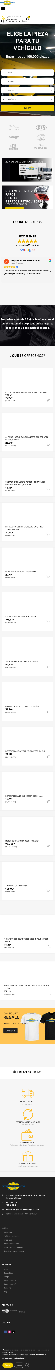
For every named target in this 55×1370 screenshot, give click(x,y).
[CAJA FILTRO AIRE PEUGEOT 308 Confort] (27, 695)
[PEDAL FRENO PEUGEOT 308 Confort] (27, 560)
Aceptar (7, 1365)
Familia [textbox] (11, 90)
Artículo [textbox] (12, 99)
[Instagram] (9, 1332)
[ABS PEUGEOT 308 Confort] (27, 874)
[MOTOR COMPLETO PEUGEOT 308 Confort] (27, 830)
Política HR (8, 1232)
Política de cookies (11, 1244)
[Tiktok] (13, 1332)
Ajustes (19, 1365)
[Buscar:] (24, 21)
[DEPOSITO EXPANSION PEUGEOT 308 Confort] (27, 785)
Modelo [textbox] (11, 82)
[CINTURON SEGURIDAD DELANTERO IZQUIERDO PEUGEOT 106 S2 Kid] (27, 426)
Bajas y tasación (10, 1284)
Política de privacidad (12, 1236)
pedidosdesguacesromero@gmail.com (22, 1209)
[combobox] (27, 72)
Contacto (7, 1288)
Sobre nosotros (10, 1280)
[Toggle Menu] (3, 9)
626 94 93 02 (13, 19)
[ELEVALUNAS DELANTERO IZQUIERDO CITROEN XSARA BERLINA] (27, 516)
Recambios (8, 1273)
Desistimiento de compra (14, 1251)
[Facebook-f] (5, 1332)
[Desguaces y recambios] (13, 3)
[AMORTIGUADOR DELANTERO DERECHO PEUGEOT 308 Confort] (26, 928)
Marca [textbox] (11, 73)
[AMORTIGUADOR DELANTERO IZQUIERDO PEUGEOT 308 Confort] (26, 974)
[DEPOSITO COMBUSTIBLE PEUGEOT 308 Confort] (27, 740)
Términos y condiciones (13, 1247)
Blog (5, 1292)
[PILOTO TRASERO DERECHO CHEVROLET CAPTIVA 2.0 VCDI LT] (27, 381)
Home (6, 1269)
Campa (6, 1277)
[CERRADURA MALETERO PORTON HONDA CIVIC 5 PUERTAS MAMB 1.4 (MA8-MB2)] (27, 471)
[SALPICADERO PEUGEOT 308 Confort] (27, 605)
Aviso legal (8, 1240)
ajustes (22, 1358)
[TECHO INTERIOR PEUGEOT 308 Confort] (27, 650)
